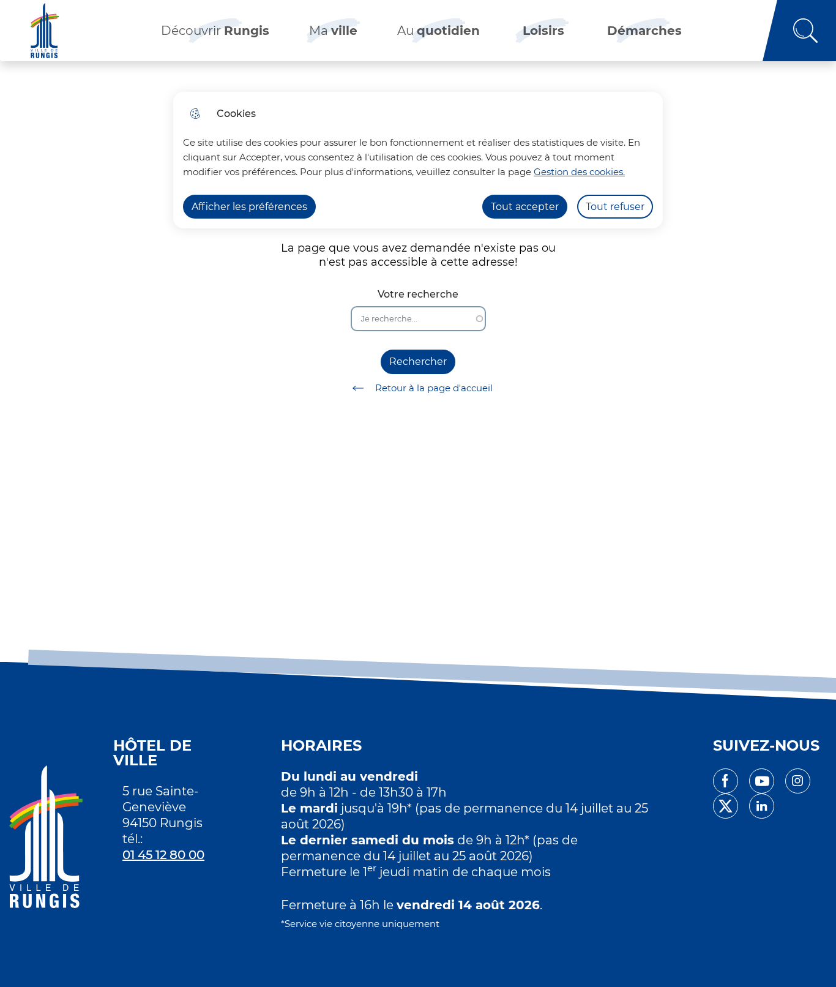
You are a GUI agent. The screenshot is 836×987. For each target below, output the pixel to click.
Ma (333, 30)
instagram (797, 781)
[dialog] (418, 160)
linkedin (761, 806)
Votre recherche (418, 294)
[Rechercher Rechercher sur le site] (799, 30)
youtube (761, 781)
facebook (725, 781)
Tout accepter (525, 206)
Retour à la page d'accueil (434, 388)
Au (438, 30)
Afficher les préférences (249, 206)
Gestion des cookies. (579, 172)
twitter (725, 806)
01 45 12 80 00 (163, 854)
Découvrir (215, 30)
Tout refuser (615, 206)
